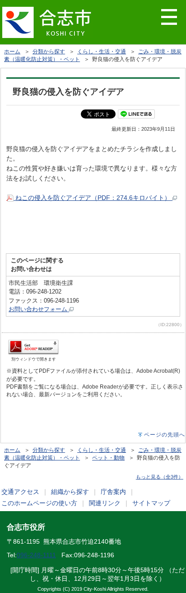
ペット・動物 (108, 458)
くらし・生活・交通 (101, 51)
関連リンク (105, 503)
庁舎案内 (113, 491)
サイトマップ (151, 503)
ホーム (12, 51)
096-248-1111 (36, 555)
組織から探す (70, 491)
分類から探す (49, 51)
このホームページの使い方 (39, 503)
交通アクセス (20, 491)
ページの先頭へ (164, 434)
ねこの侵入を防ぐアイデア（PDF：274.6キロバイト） (93, 197)
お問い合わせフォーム (39, 309)
